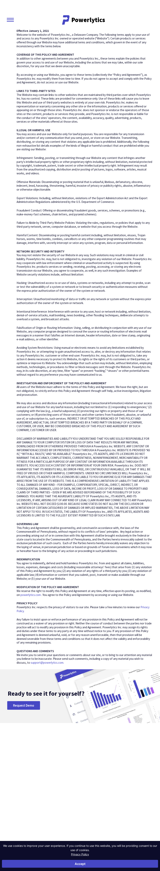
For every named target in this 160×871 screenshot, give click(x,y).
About (100, 770)
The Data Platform (101, 787)
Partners (101, 801)
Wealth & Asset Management (50, 799)
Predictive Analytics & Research (74, 801)
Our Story (99, 778)
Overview (47, 776)
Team (99, 795)
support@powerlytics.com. (47, 662)
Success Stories (120, 787)
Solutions (76, 770)
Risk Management (76, 783)
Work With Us (100, 808)
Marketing (74, 791)
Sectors (48, 770)
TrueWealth (145, 769)
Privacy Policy (80, 854)
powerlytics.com (30, 595)
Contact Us (23, 797)
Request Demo (23, 705)
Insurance (48, 791)
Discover (122, 770)
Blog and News (121, 778)
